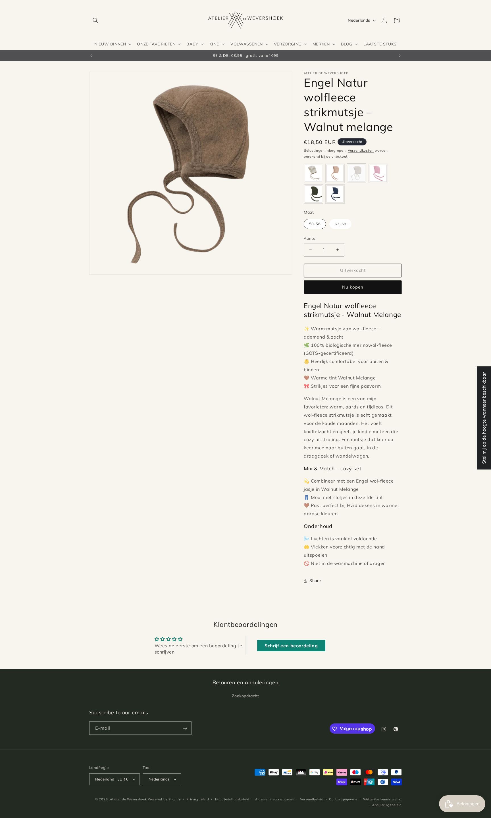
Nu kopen (352, 287)
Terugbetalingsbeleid (232, 799)
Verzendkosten (361, 150)
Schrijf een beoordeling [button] (291, 645)
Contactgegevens (343, 799)
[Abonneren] (185, 728)
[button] (95, 20)
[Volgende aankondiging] (400, 55)
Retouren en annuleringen (245, 682)
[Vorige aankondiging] (91, 55)
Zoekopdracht (245, 695)
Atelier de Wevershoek (128, 799)
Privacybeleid (197, 799)
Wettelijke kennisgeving (382, 799)
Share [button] (315, 580)
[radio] (313, 173)
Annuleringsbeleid (387, 805)
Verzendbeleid (312, 799)
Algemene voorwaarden (274, 799)
